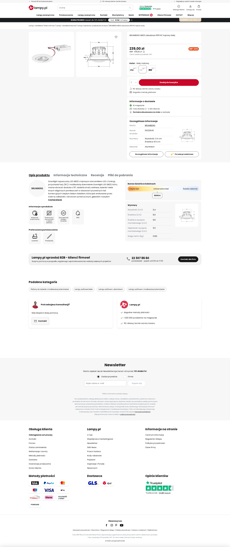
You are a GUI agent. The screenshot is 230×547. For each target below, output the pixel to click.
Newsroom (92, 468)
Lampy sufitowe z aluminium (111, 289)
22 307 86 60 (140, 258)
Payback (91, 459)
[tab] (39, 175)
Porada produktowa (184, 154)
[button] (116, 37)
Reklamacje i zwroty (38, 451)
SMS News (91, 447)
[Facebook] (108, 525)
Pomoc (32, 443)
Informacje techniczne (70, 175)
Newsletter (92, 443)
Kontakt (32, 439)
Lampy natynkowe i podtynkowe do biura (93, 26)
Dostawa (33, 459)
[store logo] (38, 7)
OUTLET (179, 15)
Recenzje (97, 175)
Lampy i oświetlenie (36, 26)
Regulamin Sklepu (153, 439)
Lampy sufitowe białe (84, 289)
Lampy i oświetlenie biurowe (66, 26)
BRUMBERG (150, 125)
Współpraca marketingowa (100, 439)
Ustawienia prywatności (81, 530)
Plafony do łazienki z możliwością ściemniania (50, 289)
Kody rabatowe (94, 455)
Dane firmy (150, 447)
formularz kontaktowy (143, 412)
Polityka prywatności (155, 443)
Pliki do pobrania (120, 175)
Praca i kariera (94, 451)
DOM (119, 20)
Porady (101, 463)
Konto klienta (35, 468)
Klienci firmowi (49, 26)
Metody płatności (37, 455)
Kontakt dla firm (188, 259)
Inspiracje (91, 463)
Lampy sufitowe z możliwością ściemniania (146, 289)
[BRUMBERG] (37, 188)
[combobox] (95, 7)
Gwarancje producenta (40, 463)
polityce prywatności (127, 414)
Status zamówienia (37, 447)
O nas (89, 435)
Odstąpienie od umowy (40, 435)
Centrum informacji (154, 435)
